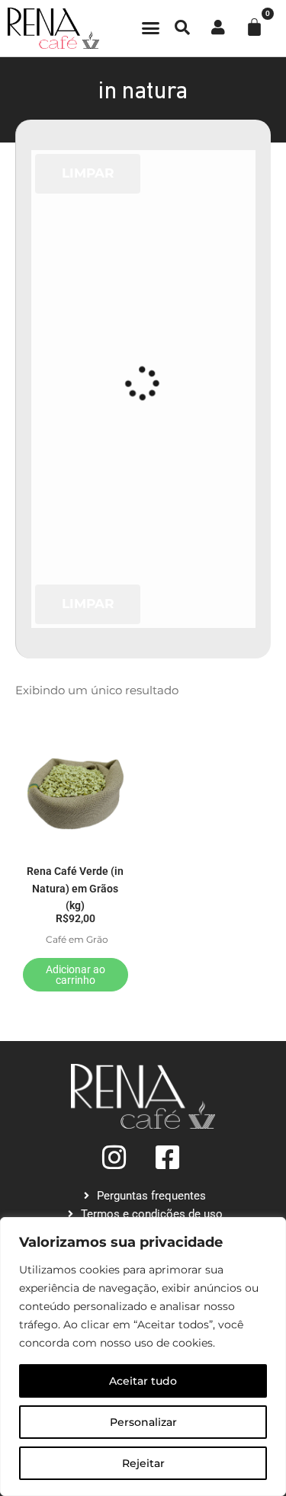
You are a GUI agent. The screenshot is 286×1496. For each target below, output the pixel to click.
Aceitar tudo (143, 1381)
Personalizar (143, 1422)
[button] (150, 28)
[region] (143, 1356)
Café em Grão (77, 939)
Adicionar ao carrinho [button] (75, 974)
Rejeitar (143, 1463)
